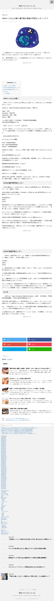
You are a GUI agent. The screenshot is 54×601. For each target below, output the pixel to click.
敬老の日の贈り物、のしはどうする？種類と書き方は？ (18, 420)
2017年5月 (3, 485)
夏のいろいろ (4, 497)
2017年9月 (3, 480)
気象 (2, 508)
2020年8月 (3, 459)
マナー (3, 512)
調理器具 (4, 526)
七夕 (3, 502)
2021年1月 (3, 455)
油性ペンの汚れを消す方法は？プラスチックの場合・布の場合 (27, 388)
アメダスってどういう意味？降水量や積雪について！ (17, 418)
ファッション (5, 511)
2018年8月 (3, 474)
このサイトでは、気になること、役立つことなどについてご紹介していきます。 (27, 595)
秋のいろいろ (4, 518)
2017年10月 (4, 478)
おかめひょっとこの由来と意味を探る (20, 378)
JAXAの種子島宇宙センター (11, 87)
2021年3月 (3, 452)
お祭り (3, 500)
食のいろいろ (4, 523)
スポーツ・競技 (4, 494)
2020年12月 (4, 456)
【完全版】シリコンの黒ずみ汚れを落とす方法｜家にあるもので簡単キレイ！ (19, 427)
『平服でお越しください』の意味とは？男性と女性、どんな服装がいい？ (18, 433)
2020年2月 (3, 466)
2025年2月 (3, 440)
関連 (7, 93)
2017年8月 (3, 481)
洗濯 (3, 515)
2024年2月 (3, 442)
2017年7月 (3, 482)
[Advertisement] (27, 72)
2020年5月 (3, 462)
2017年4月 (3, 487)
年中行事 (3, 498)
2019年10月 (4, 467)
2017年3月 (3, 488)
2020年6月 (3, 460)
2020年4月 (3, 463)
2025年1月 (3, 441)
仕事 (2, 495)
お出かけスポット (5, 490)
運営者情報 (34, 589)
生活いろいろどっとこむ (27, 6)
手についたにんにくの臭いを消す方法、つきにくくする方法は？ (28, 398)
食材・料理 (4, 527)
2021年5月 (3, 449)
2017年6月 (3, 484)
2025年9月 (3, 437)
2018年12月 (4, 469)
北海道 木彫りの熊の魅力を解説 (18, 408)
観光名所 (4, 491)
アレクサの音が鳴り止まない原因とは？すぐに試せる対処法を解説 (17, 429)
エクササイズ (4, 493)
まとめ (5, 91)
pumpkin (9, 359)
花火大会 (4, 505)
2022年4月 (3, 445)
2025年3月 (3, 438)
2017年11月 (4, 477)
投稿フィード (4, 531)
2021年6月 (3, 448)
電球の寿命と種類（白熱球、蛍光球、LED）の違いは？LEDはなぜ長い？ (30, 368)
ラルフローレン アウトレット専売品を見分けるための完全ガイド (16, 432)
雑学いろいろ (4, 522)
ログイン (3, 529)
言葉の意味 (3, 519)
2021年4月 (3, 451)
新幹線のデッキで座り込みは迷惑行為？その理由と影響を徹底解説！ (17, 430)
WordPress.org (4, 533)
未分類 (2, 507)
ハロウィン (4, 501)
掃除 (3, 513)
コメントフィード (5, 532)
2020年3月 (3, 465)
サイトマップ (28, 589)
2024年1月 (3, 444)
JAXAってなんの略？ (9, 85)
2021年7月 (3, 447)
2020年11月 (4, 458)
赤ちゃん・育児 (5, 516)
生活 (2, 509)
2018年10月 (4, 471)
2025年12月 (4, 436)
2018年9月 (3, 473)
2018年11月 (4, 470)
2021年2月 (3, 454)
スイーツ (4, 524)
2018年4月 (3, 476)
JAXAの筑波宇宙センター (11, 89)
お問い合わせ (22, 589)
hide (14, 82)
